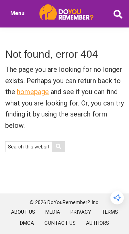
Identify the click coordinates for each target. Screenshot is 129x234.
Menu (17, 13)
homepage (33, 92)
